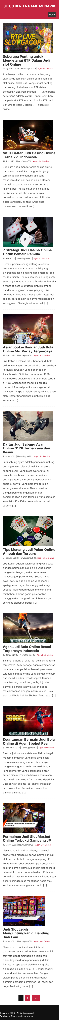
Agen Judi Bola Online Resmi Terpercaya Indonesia (27, 649)
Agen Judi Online (41, 161)
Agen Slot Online (45, 68)
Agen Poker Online (45, 558)
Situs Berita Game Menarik (29, 6)
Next (36, 998)
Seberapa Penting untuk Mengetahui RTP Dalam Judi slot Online (26, 60)
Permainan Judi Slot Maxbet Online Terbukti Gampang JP (27, 839)
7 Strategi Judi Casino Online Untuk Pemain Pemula (27, 252)
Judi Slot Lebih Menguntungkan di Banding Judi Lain (26, 933)
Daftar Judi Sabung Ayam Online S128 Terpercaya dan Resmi (26, 448)
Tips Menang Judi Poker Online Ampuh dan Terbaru (29, 552)
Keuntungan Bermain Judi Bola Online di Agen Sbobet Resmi (29, 741)
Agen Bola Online (42, 355)
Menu (52, 14)
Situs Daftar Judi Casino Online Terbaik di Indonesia (29, 155)
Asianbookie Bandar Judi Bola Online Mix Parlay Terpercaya (28, 349)
